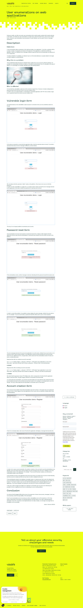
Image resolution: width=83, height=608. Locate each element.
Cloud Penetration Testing (48, 573)
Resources (51, 3)
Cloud (64, 455)
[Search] (74, 469)
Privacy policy (16, 605)
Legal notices (42, 605)
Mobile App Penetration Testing (49, 567)
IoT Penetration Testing (48, 571)
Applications (13, 17)
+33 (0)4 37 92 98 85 (12, 571)
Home (8, 6)
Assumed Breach (43, 3)
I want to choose (14, 601)
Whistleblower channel (32, 605)
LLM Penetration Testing (48, 568)
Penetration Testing (26, 3)
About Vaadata (63, 564)
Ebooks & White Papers (65, 579)
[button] (3, 605)
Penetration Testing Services (49, 564)
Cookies (23, 605)
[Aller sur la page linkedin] (16, 575)
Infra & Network (66, 456)
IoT (63, 458)
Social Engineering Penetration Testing (50, 575)
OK (22, 601)
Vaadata (56, 3)
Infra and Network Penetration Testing (50, 570)
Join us (62, 565)
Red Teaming (35, 3)
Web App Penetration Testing (49, 565)
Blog (10, 6)
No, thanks (5, 601)
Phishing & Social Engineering (67, 460)
